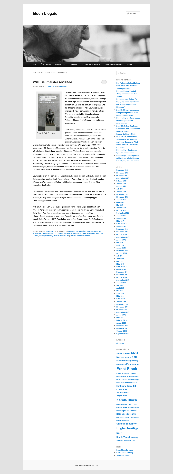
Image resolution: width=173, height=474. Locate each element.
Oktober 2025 (121, 175)
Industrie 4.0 (121, 389)
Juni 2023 (120, 202)
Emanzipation (121, 364)
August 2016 (121, 240)
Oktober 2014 (121, 277)
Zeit (67, 236)
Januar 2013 (121, 323)
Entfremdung (132, 363)
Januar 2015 (121, 269)
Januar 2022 (121, 218)
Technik (35, 236)
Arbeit (134, 353)
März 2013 (120, 317)
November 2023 (122, 197)
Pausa (126, 417)
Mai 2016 (119, 242)
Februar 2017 (121, 223)
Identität (131, 385)
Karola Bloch (126, 399)
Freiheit (118, 380)
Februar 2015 (121, 266)
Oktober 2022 (121, 210)
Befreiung (128, 357)
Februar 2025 (121, 181)
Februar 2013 (121, 320)
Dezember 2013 (122, 304)
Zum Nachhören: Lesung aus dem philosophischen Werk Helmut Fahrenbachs (127, 112)
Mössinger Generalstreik (127, 410)
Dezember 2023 (122, 194)
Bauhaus (120, 357)
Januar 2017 (121, 226)
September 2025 (122, 178)
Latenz (130, 404)
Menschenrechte (133, 408)
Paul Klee (99, 233)
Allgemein (49, 231)
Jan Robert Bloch (123, 393)
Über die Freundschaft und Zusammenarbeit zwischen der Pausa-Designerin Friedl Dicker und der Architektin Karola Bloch (128, 142)
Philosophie (134, 417)
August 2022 (121, 215)
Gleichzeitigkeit (92, 231)
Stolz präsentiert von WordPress (86, 465)
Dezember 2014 (122, 272)
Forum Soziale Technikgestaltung (127, 376)
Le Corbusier (58, 233)
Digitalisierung (133, 361)
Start (35, 64)
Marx (124, 407)
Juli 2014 (119, 285)
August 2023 (121, 199)
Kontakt (130, 64)
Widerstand (127, 440)
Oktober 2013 (121, 309)
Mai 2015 (119, 261)
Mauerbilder (68, 233)
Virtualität (119, 440)
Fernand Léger (81, 231)
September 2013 (122, 312)
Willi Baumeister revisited (52, 82)
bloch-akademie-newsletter (90, 64)
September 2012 (122, 333)
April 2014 (120, 293)
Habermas (131, 380)
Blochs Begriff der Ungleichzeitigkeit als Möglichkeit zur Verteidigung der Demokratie (127, 158)
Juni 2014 (120, 288)
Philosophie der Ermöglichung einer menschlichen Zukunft (126, 94)
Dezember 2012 (122, 325)
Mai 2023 (119, 205)
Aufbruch (71, 231)
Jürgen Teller (121, 395)
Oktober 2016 (121, 234)
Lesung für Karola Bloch (126, 134)
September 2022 (122, 213)
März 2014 (120, 296)
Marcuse (119, 408)
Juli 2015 (119, 256)
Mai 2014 (119, 290)
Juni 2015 (120, 258)
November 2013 (122, 307)
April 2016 (120, 245)
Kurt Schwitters (47, 233)
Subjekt (119, 420)
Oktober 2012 (121, 331)
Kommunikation (121, 404)
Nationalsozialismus (126, 413)
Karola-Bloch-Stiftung (124, 452)
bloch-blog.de (45, 13)
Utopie (119, 437)
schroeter (62, 86)
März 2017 (120, 221)
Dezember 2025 (122, 170)
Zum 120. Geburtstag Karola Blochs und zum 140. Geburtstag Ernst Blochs (128, 128)
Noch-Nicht (77, 233)
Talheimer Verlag (123, 455)
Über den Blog (46, 64)
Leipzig (135, 404)
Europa (133, 373)
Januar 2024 (121, 191)
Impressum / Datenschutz (113, 64)
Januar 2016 (121, 248)
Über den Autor (60, 64)
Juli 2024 (119, 189)
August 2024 (121, 186)
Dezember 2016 (122, 229)
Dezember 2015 (122, 250)
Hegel (137, 380)
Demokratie (122, 360)
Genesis (124, 380)
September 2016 (122, 237)
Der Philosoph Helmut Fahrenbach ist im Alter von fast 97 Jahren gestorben (128, 85)
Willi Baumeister (59, 236)
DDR (134, 357)
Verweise (73, 64)
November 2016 (122, 231)
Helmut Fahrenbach (129, 382)
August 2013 (121, 315)
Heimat (119, 382)
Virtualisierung (130, 437)
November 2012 (122, 328)
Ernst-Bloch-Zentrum (124, 450)
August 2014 (121, 282)
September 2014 (122, 280)
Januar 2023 (121, 207)
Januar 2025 (121, 183)
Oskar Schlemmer (88, 233)
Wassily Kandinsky (46, 236)
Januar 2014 (121, 301)
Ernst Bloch (126, 368)
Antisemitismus (123, 353)
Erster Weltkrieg (123, 373)
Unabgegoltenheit (126, 423)
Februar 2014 (121, 298)
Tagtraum (125, 420)
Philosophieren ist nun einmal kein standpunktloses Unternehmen (128, 120)
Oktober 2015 (121, 253)
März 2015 (120, 264)
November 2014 (122, 274)
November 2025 (122, 173)
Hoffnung (121, 386)
